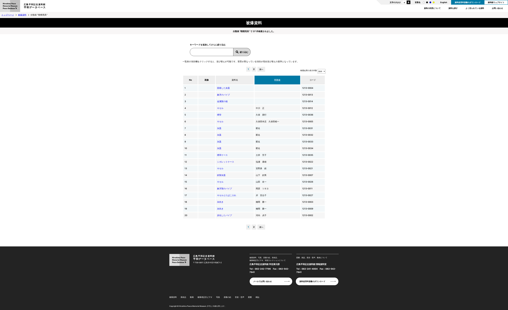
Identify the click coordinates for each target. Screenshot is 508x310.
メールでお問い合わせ (262, 281)
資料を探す (453, 8)
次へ (261, 69)
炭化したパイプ (224, 215)
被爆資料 (22, 15)
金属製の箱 (222, 101)
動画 (192, 297)
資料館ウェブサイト (496, 2)
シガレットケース (225, 161)
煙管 (219, 114)
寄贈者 (277, 80)
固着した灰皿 (223, 88)
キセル (220, 108)
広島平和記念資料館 (35, 6)
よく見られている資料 (475, 8)
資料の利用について (432, 8)
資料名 (235, 80)
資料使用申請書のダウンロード (468, 2)
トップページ (7, 15)
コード (313, 80)
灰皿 (219, 128)
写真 (218, 297)
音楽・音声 (239, 297)
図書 (250, 297)
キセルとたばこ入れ (226, 195)
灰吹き (220, 202)
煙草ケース (222, 155)
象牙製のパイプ (224, 188)
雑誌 (257, 297)
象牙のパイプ (223, 94)
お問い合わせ (497, 8)
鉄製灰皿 (221, 175)
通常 (424, 2)
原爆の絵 (227, 297)
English (443, 2)
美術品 (183, 297)
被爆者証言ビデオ (205, 297)
